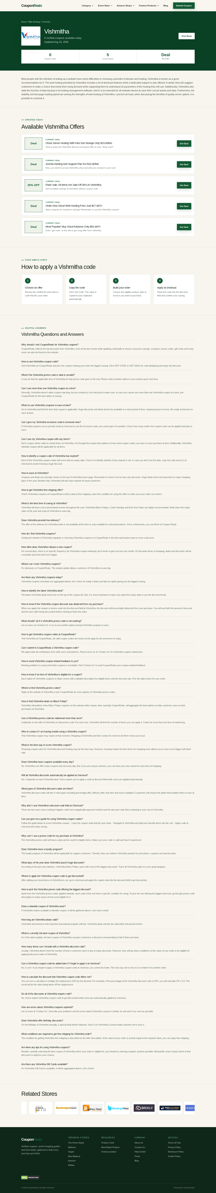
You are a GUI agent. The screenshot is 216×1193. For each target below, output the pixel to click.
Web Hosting (34, 22)
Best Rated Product (110, 1147)
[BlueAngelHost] (107, 1108)
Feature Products (147, 5)
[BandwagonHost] (55, 1108)
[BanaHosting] (29, 1108)
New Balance (74, 1156)
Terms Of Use (174, 1143)
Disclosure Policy (176, 1151)
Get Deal (184, 143)
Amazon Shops (124, 5)
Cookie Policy (174, 1156)
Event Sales (104, 5)
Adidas (71, 1165)
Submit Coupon (184, 5)
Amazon (72, 1160)
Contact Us (140, 1147)
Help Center (140, 1151)
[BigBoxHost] (81, 1108)
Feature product (108, 1151)
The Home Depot (76, 1143)
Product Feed (107, 1143)
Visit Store (186, 36)
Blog (165, 5)
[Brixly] (133, 1108)
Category (86, 5)
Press (137, 1156)
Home (24, 22)
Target (71, 1151)
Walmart (72, 1147)
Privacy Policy (174, 1147)
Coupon (31, 6)
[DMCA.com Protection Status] (30, 1177)
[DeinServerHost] (159, 1108)
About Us (139, 1143)
